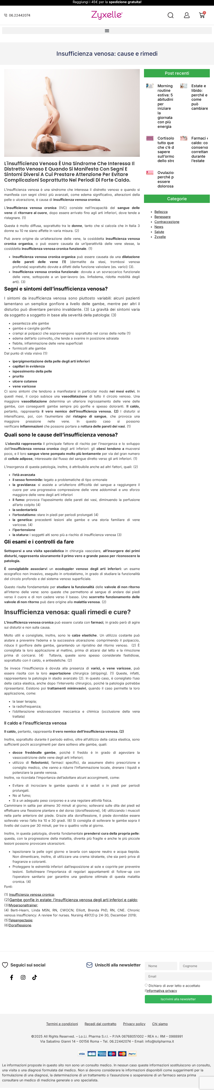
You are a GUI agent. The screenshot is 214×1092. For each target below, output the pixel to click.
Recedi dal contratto (100, 1024)
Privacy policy (134, 1024)
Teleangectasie (20, 920)
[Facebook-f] (11, 977)
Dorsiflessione (20, 925)
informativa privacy (161, 991)
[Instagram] (23, 977)
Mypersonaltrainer (23, 905)
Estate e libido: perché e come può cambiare (199, 97)
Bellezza (161, 212)
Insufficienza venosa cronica (31, 894)
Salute (159, 232)
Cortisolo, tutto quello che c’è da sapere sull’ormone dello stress (168, 149)
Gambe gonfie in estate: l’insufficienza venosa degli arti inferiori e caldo (73, 900)
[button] (107, 30)
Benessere (162, 217)
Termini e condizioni (62, 1024)
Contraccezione (166, 222)
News (158, 227)
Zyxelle (160, 237)
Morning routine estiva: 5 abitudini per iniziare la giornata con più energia (165, 106)
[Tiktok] (34, 977)
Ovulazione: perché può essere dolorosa (168, 179)
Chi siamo (160, 1024)
